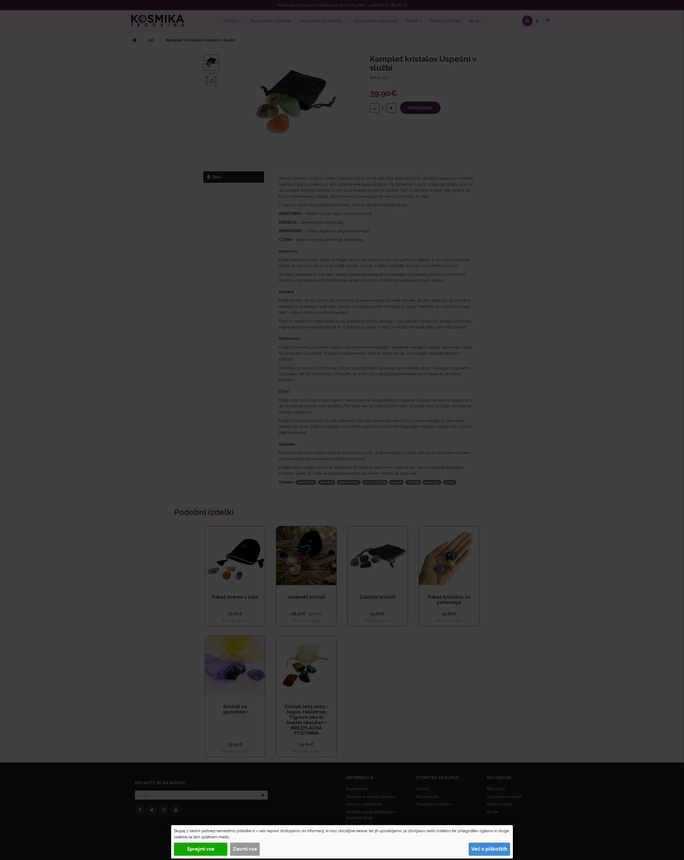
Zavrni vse (245, 849)
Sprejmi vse (201, 849)
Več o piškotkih (489, 849)
